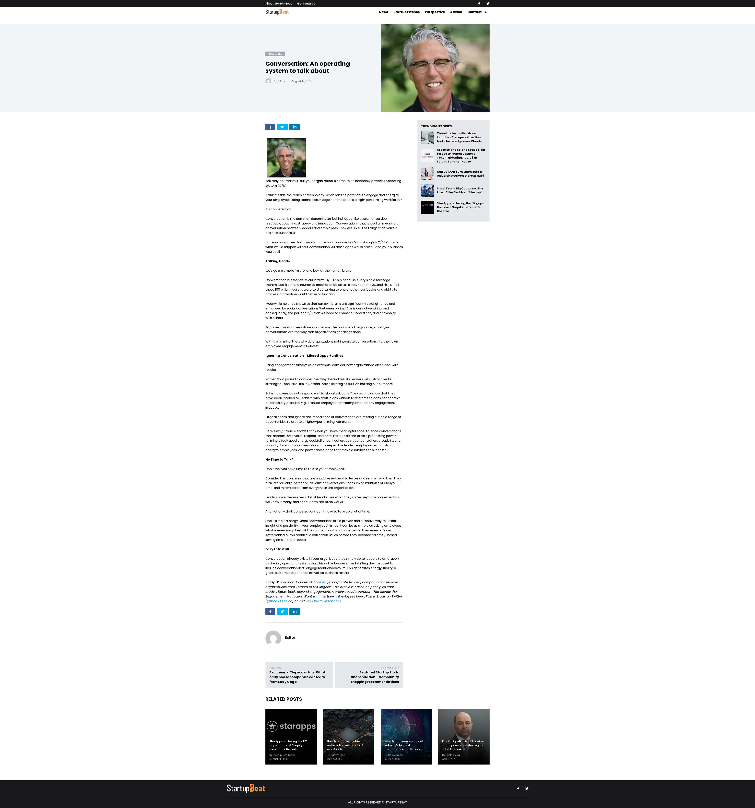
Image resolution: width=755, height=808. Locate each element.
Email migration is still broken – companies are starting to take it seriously (463, 745)
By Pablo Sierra (451, 755)
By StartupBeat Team (282, 755)
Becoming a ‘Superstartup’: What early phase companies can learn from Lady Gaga (297, 677)
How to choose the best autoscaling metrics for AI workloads (346, 745)
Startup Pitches (406, 12)
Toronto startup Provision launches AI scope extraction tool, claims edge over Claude (459, 137)
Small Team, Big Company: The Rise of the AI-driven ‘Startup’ (460, 190)
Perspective (435, 12)
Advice (456, 12)
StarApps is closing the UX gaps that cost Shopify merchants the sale (460, 207)
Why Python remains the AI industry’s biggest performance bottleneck (404, 745)
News (383, 12)
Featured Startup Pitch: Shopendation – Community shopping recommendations (375, 677)
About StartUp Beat (278, 4)
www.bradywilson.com (323, 601)
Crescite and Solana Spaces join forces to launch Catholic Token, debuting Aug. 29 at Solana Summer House (461, 155)
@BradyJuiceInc (279, 601)
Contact (474, 12)
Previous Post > (390, 667)
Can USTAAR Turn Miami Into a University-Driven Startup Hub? (460, 174)
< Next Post (275, 667)
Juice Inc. (320, 582)
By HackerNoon (336, 755)
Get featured (306, 4)
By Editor (279, 81)
